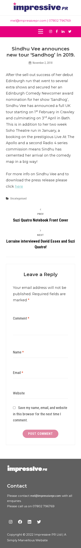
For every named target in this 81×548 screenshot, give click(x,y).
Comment (21, 318)
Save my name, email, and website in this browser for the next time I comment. (40, 414)
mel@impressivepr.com (28, 20)
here (19, 186)
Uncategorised (18, 198)
